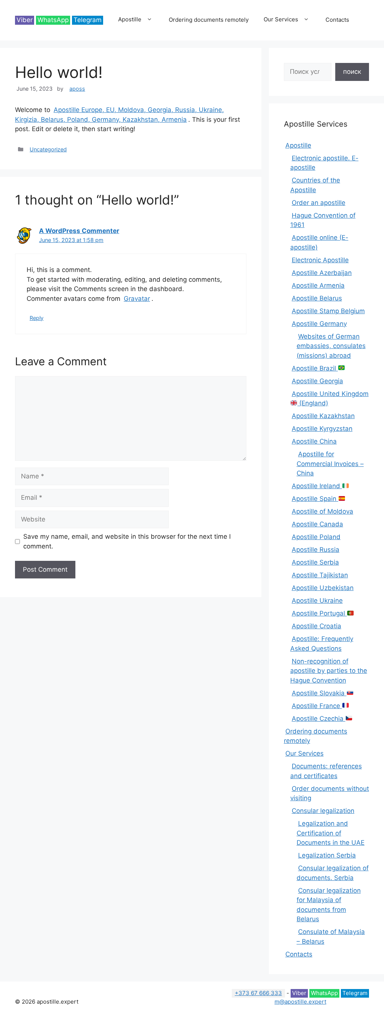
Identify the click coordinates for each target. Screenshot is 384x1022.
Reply (37, 318)
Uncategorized (48, 149)
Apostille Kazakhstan (323, 416)
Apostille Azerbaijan (322, 272)
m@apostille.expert (300, 1001)
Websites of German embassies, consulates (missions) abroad (331, 346)
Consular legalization (323, 810)
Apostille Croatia (316, 626)
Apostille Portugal (319, 613)
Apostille (129, 19)
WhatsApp (53, 20)
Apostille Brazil (315, 368)
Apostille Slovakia (319, 693)
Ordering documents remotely (209, 19)
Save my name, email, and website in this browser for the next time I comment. (127, 541)
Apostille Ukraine (317, 600)
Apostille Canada (317, 524)
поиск (352, 71)
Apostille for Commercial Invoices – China (330, 463)
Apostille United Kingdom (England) (330, 398)
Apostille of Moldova (322, 511)
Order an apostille (318, 202)
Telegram (88, 20)
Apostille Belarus (317, 298)
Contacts (337, 19)
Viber (24, 20)
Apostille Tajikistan (320, 575)
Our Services (281, 19)
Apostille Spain (315, 498)
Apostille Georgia (317, 381)
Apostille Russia (315, 549)
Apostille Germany (319, 323)
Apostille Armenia (318, 285)
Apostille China (314, 441)
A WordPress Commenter (79, 231)
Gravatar (137, 298)
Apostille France (317, 706)
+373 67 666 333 (258, 993)
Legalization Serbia (327, 855)
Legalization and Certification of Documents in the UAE (330, 833)
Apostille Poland (316, 537)
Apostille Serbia (315, 562)
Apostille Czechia (318, 718)
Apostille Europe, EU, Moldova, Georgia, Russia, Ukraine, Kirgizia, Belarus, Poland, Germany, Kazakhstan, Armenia (119, 114)
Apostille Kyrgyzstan (322, 428)
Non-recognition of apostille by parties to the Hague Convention (328, 670)
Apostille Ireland (317, 486)
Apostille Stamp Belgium (328, 311)
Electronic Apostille (320, 260)
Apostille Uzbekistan (323, 588)
